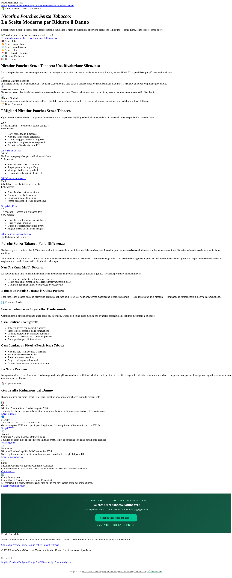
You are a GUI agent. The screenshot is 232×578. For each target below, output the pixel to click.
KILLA (117, 525)
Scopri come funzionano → (15, 485)
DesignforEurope (27, 562)
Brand (4, 5)
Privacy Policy (19, 545)
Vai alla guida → (9, 442)
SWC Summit (43, 562)
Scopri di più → (9, 206)
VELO (107, 525)
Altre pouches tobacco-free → (16, 234)
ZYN (99, 525)
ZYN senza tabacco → (12, 150)
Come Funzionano (42, 5)
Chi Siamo (6, 545)
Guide (29, 5)
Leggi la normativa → (12, 457)
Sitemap (55, 545)
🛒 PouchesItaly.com (61, 562)
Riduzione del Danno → (45, 38)
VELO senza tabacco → (13, 178)
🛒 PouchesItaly (154, 571)
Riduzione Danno (17, 5)
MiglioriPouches (9, 562)
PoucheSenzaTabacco (91, 571)
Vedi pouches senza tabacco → (16, 38)
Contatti (46, 545)
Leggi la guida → (10, 413)
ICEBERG (129, 525)
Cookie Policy (35, 545)
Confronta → (8, 471)
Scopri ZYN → (9, 428)
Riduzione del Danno (63, 5)
